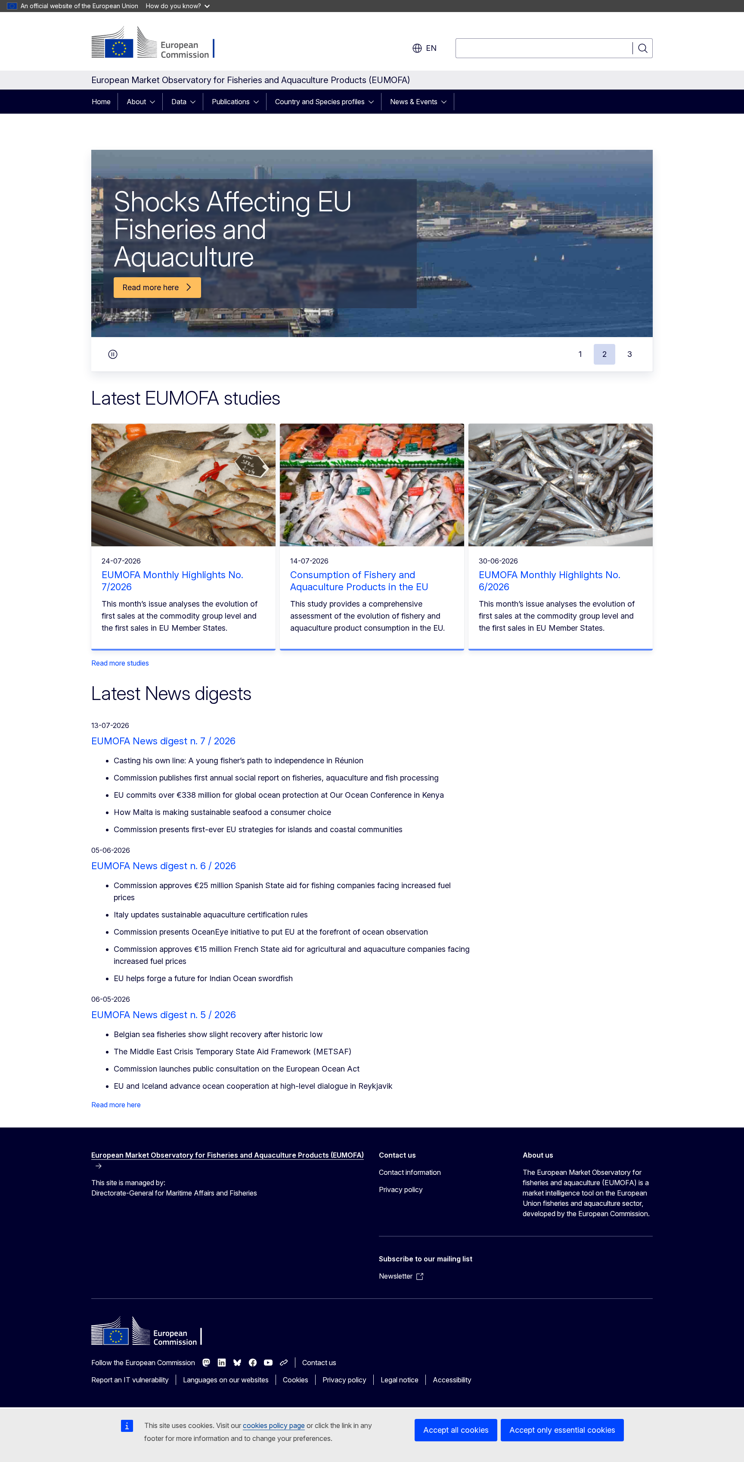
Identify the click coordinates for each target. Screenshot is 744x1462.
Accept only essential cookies (562, 1429)
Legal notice (399, 1379)
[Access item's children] (155, 102)
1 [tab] (580, 354)
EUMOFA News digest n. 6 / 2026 (163, 865)
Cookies (295, 1379)
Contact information (410, 1172)
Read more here (116, 1104)
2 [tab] (604, 354)
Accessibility (452, 1379)
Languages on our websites (226, 1379)
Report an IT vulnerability (130, 1379)
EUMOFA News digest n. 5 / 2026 (163, 1014)
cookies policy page (274, 1425)
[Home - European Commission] (160, 43)
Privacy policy (401, 1189)
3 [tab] (629, 354)
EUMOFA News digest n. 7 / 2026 (163, 740)
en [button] (431, 48)
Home (101, 101)
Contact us (319, 1362)
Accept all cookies (456, 1429)
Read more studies (120, 663)
